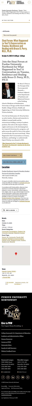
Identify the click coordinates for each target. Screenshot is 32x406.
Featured (4, 239)
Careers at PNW (6, 342)
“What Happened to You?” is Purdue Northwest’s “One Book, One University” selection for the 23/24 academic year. (16, 145)
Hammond (6, 372)
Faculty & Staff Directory (8, 348)
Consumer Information (14, 386)
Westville (12, 242)
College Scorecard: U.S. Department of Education (15, 333)
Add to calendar (10, 210)
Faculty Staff (19, 237)
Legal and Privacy (5, 388)
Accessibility (4, 386)
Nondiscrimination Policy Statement (11, 198)
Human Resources (6, 339)
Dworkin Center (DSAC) (9, 271)
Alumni (4, 237)
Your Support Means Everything (11, 326)
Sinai (8, 240)
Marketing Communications (16, 239)
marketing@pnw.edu (6, 395)
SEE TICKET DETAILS (10, 155)
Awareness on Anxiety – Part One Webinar (21, 283)
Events (21, 10)
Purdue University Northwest (10, 10)
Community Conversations (9, 231)
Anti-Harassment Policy (16, 388)
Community (12, 237)
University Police (6, 345)
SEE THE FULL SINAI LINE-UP (13, 162)
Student (23, 240)
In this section (7, 20)
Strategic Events (15, 240)
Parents (4, 240)
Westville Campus (19, 233)
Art (7, 237)
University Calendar (7, 233)
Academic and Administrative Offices (12, 336)
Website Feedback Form (8, 351)
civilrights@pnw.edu (25, 183)
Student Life (21, 231)
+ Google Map (6, 277)
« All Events (5, 31)
